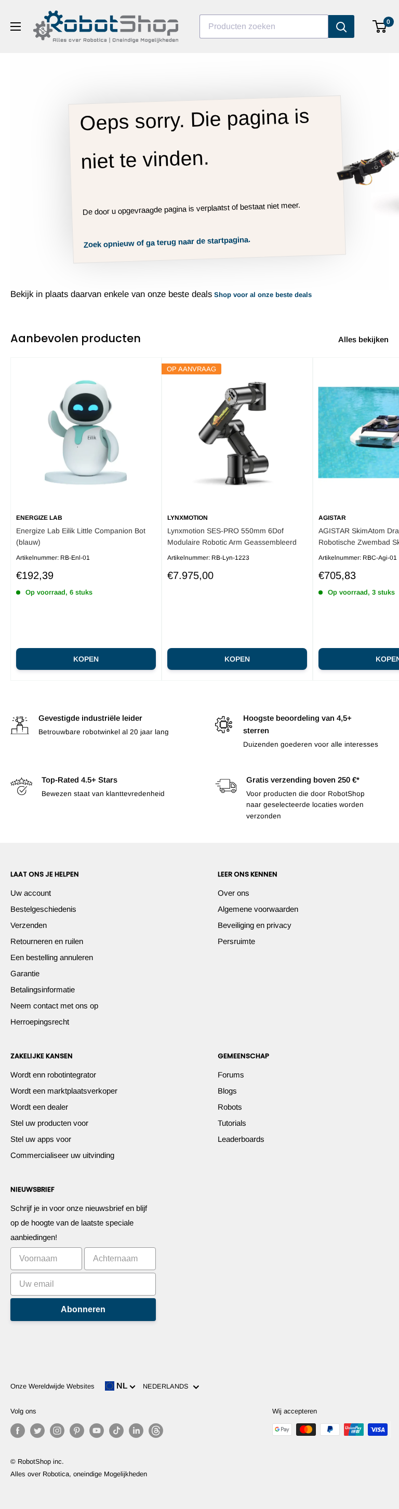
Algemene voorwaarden (258, 909)
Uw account (30, 892)
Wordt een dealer (39, 1106)
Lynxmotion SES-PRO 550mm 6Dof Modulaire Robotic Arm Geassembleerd (232, 536)
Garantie (24, 973)
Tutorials (232, 1123)
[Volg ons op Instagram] (57, 1430)
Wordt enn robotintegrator (53, 1074)
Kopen (86, 659)
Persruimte (236, 941)
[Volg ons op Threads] (156, 1430)
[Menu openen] (15, 26)
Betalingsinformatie (42, 989)
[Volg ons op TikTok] (116, 1430)
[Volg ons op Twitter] (37, 1430)
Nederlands (168, 1386)
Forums (231, 1074)
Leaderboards (241, 1139)
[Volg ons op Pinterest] (77, 1430)
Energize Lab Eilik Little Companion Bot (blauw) (80, 536)
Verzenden (28, 925)
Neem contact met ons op (54, 1005)
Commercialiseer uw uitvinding (62, 1155)
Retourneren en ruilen (46, 941)
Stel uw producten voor (49, 1123)
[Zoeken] (341, 26)
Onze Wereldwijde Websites (52, 1386)
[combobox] (264, 26)
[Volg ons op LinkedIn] (136, 1430)
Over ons (233, 892)
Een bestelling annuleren (51, 957)
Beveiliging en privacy (254, 925)
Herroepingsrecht (39, 1021)
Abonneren (83, 1309)
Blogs (227, 1090)
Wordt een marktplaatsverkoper (63, 1090)
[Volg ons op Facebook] (17, 1430)
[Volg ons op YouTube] (96, 1430)
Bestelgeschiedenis (43, 909)
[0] (380, 26)
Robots (230, 1106)
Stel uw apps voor (40, 1139)
